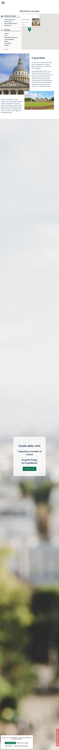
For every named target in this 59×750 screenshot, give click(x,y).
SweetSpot (6, 45)
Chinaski (6, 33)
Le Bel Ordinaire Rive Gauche (10, 37)
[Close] (38, 16)
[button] (29, 29)
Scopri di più (30, 468)
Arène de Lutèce (8, 25)
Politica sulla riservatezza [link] (21, 746)
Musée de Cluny (8, 21)
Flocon (5, 35)
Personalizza (8, 746)
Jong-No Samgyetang (9, 39)
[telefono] (57, 734)
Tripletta (6, 41)
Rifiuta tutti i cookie (22, 743)
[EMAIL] (57, 737)
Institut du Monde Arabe (9, 19)
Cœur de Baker (7, 43)
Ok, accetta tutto (10, 743)
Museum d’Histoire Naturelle (10, 23)
